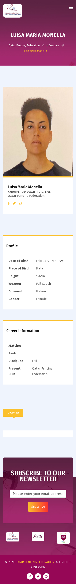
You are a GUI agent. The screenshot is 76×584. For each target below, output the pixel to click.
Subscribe (38, 506)
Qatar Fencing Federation (34, 562)
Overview (13, 412)
